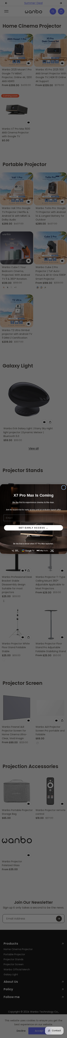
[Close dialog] (64, 487)
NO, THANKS (33, 536)
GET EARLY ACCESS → (33, 527)
